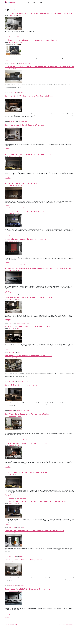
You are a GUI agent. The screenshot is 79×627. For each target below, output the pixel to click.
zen (27, 381)
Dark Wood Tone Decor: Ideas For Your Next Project (27, 414)
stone (25, 381)
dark (17, 36)
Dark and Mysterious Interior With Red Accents (25, 239)
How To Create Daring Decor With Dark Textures (26, 472)
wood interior (27, 439)
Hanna (20, 42)
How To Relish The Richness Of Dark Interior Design (27, 327)
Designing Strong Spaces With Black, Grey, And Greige (28, 297)
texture (24, 498)
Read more (8, 34)
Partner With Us (60, 624)
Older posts (7, 617)
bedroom (21, 63)
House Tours (11, 121)
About (34, 2)
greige (23, 323)
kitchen (23, 207)
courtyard (19, 439)
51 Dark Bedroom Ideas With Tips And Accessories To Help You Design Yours (38, 268)
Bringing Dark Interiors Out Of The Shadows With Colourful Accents (34, 531)
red (26, 264)
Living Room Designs (13, 179)
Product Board (12, 63)
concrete (20, 121)
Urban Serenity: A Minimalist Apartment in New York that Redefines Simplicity (39, 13)
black (20, 92)
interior (23, 264)
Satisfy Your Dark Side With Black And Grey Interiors (27, 589)
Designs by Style (12, 150)
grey (26, 323)
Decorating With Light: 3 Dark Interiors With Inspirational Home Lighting (36, 501)
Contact (41, 2)
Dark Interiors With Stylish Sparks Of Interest (24, 125)
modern (23, 527)
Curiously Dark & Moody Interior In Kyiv (21, 385)
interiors (23, 150)
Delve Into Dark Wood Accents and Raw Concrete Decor (29, 96)
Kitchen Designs (12, 92)
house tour (20, 36)
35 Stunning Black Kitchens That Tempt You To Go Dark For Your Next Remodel (39, 67)
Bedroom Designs (13, 294)
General (10, 36)
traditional (28, 63)
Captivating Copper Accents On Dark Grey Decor (26, 443)
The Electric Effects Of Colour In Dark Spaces (24, 211)
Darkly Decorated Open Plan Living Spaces (23, 560)
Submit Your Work (69, 624)
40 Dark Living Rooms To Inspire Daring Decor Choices (28, 154)
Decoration (11, 235)
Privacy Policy (13, 624)
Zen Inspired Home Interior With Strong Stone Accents (28, 356)
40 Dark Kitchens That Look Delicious (21, 183)
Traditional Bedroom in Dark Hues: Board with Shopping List (31, 40)
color (18, 235)
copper (21, 468)
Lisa (18, 68)
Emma (20, 97)
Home (28, 2)
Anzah (20, 15)
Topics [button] (7, 624)
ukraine (28, 410)
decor (26, 121)
